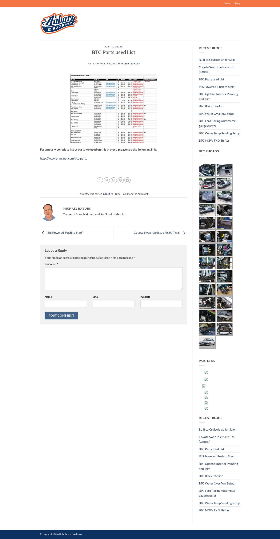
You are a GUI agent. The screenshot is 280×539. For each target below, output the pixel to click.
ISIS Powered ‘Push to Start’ (64, 232)
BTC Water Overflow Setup (216, 113)
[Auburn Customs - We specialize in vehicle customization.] (59, 23)
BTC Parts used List (211, 79)
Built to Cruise (114, 46)
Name (48, 296)
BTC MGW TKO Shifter (214, 140)
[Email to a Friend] (114, 180)
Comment (51, 263)
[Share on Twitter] (107, 180)
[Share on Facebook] (100, 180)
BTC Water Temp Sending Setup (219, 133)
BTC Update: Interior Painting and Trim (218, 96)
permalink (143, 193)
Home (227, 3)
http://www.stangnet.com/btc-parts (63, 158)
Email (96, 296)
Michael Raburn (130, 63)
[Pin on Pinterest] (121, 180)
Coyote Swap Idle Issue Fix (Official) (157, 232)
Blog (237, 3)
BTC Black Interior (211, 106)
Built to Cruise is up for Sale (217, 59)
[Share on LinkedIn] (127, 180)
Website (145, 296)
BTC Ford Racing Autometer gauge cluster (217, 123)
